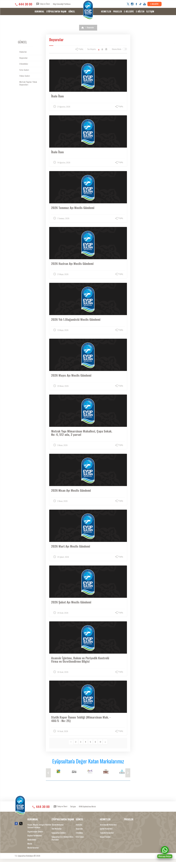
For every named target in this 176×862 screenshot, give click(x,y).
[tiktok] (140, 4)
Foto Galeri (24, 69)
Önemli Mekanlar (58, 824)
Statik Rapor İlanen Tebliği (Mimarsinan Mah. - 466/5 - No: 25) (81, 718)
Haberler (23, 51)
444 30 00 (25, 4)
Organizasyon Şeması (35, 831)
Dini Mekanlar (57, 828)
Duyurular (90, 27)
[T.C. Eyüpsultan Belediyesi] (88, 10)
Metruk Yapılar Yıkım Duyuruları (28, 83)
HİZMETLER (106, 11)
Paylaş (80, 48)
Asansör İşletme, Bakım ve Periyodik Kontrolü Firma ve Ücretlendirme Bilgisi (80, 659)
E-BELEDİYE (154, 3)
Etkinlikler (23, 63)
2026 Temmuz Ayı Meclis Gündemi (72, 207)
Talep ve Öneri (44, 3)
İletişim (73, 806)
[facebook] (136, 4)
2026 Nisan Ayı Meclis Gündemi (71, 490)
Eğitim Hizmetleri (106, 828)
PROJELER (117, 11)
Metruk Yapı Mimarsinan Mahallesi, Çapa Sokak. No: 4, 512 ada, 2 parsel (81, 432)
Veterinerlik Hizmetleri (108, 824)
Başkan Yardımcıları (34, 835)
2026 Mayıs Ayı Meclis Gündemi (71, 375)
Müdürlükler (31, 839)
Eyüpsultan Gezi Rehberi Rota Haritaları (62, 838)
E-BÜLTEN (140, 11)
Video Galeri (24, 75)
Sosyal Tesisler (105, 836)
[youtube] (144, 4)
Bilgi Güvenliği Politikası (61, 3)
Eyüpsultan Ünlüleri (59, 832)
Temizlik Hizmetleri (107, 832)
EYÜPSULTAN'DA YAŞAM (56, 11)
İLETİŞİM (150, 11)
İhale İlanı (57, 96)
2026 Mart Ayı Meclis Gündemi (70, 546)
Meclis (29, 843)
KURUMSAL (39, 11)
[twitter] (128, 4)
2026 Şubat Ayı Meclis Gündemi (71, 602)
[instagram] (132, 4)
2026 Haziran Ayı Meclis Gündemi (72, 263)
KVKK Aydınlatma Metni (87, 806)
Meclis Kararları (33, 847)
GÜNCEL (71, 11)
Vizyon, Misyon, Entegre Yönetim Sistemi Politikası (39, 826)
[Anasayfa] (82, 28)
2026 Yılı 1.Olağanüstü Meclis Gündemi (75, 319)
